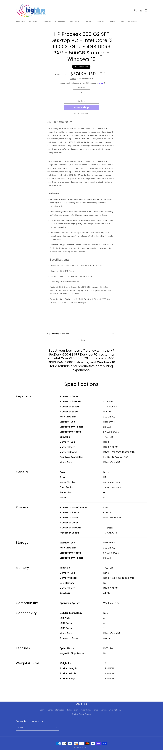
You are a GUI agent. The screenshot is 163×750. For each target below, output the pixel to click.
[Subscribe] (56, 728)
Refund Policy (72, 710)
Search (43, 710)
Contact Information (56, 710)
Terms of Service (100, 710)
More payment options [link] (81, 113)
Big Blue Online (84, 748)
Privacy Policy (85, 710)
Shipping (73, 78)
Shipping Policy (115, 710)
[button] (33, 21)
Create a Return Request (81, 714)
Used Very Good (81, 67)
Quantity (81, 87)
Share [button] (83, 340)
